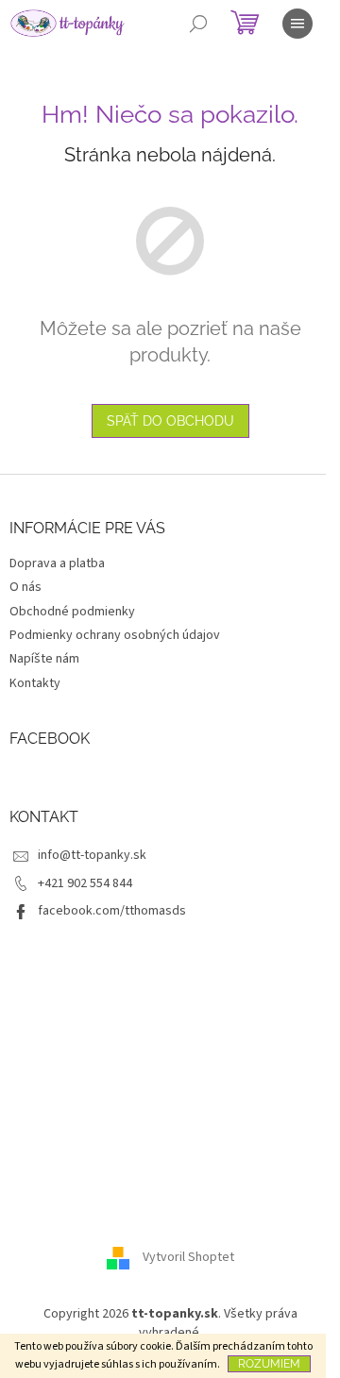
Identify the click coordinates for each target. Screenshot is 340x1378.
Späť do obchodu (170, 421)
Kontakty (34, 683)
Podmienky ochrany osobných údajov (114, 635)
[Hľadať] (198, 23)
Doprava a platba (57, 563)
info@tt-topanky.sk (92, 855)
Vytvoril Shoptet (188, 1258)
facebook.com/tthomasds (112, 910)
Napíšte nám (44, 658)
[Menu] (297, 23)
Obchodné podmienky (72, 611)
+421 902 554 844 (85, 883)
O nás (25, 587)
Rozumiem (269, 1363)
